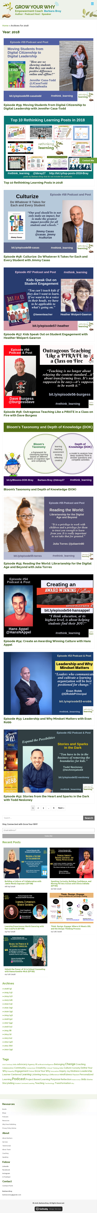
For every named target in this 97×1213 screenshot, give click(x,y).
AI (36, 1064)
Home (5, 25)
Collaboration (8, 1068)
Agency (31, 1064)
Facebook (6, 1170)
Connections (30, 1068)
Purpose (55, 1079)
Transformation (63, 1083)
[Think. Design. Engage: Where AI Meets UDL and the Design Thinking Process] (71, 913)
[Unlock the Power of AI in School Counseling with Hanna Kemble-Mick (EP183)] (25, 955)
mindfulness (66, 1074)
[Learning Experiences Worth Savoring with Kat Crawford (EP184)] (25, 913)
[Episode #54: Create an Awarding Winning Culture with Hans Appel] (48, 610)
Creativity (41, 1068)
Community (20, 1068)
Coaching (81, 1064)
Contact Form (7, 1186)
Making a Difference (50, 1075)
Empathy (10, 1071)
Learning (26, 1074)
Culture (68, 1068)
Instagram (6, 1173)
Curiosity (76, 1068)
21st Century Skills (9, 1064)
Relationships (76, 1079)
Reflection (66, 1079)
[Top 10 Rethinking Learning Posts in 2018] (48, 150)
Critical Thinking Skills (54, 1068)
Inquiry (62, 1071)
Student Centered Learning (24, 1083)
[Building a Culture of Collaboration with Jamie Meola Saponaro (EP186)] (25, 868)
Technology (49, 1083)
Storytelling (8, 1083)
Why (72, 1083)
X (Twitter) (6, 1177)
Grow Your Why (42, 1071)
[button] (48, 836)
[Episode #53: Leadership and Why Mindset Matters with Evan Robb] (48, 688)
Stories (90, 1079)
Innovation (55, 1071)
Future (31, 1071)
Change (70, 1064)
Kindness (75, 1071)
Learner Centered (11, 1074)
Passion (76, 1075)
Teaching (39, 1083)
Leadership (86, 1071)
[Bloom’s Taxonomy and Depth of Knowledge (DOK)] (48, 457)
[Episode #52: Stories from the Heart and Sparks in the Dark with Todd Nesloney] (48, 765)
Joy (68, 1071)
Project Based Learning (38, 1079)
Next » (61, 808)
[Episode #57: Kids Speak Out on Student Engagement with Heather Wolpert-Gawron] (48, 303)
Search (89, 818)
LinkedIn (5, 1166)
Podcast (18, 1079)
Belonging (59, 1064)
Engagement (21, 1071)
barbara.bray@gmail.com (11, 1195)
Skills (83, 1079)
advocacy (22, 1064)
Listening (36, 1074)
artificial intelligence (46, 1064)
